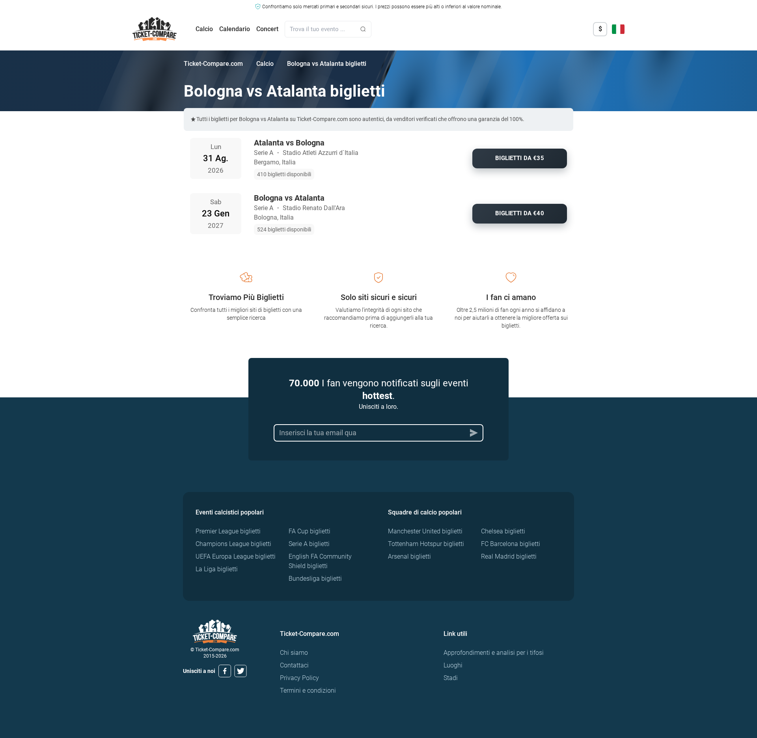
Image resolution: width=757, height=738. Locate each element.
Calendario (234, 29)
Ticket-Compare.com (213, 63)
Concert (267, 29)
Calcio (204, 29)
